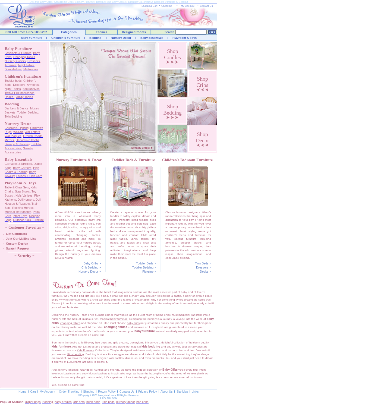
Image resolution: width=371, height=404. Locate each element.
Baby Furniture (31, 37)
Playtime (147, 271)
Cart (33, 391)
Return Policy (107, 391)
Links (195, 391)
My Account (187, 6)
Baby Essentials (151, 37)
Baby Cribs (91, 263)
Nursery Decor (121, 37)
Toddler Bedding (142, 267)
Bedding (95, 37)
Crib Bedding (89, 267)
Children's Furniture (65, 37)
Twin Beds (202, 263)
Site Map (182, 391)
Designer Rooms (134, 32)
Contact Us (206, 6)
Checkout (166, 6)
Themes (101, 32)
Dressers (202, 267)
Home (22, 391)
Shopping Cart (150, 6)
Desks (204, 271)
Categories (69, 32)
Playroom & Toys (184, 37)
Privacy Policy (147, 391)
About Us (167, 391)
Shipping (88, 391)
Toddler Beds (144, 263)
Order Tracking (69, 391)
